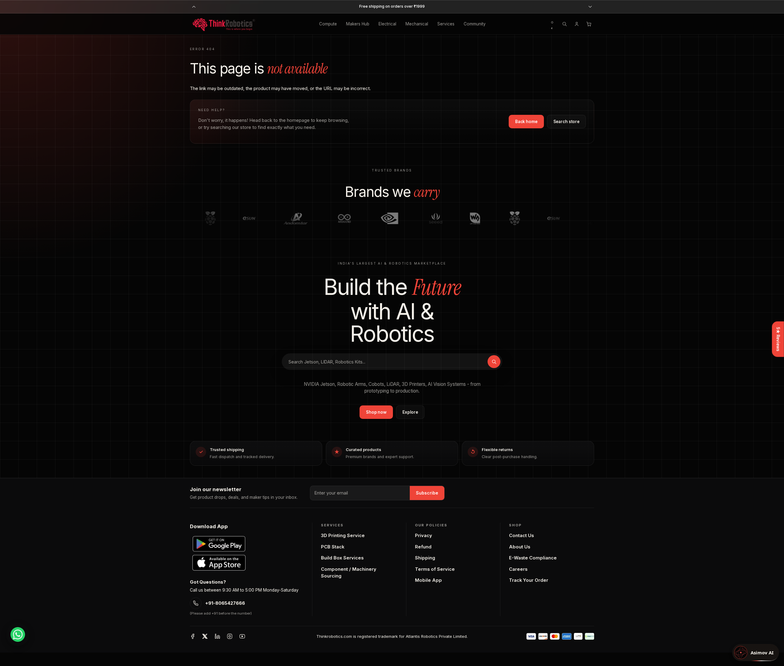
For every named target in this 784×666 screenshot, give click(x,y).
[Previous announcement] (194, 7)
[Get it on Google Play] (219, 544)
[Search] (564, 24)
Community (475, 23)
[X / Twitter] (205, 636)
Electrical (387, 23)
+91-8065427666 (225, 603)
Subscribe (427, 492)
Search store (566, 121)
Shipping (425, 558)
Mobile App (428, 580)
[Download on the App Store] (219, 563)
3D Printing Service (343, 535)
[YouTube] (242, 636)
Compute (328, 23)
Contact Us (521, 535)
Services (445, 23)
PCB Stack (332, 547)
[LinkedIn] (217, 636)
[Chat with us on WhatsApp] (17, 634)
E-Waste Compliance (533, 558)
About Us (519, 547)
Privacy (423, 535)
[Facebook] (192, 636)
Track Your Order (528, 580)
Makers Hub (357, 23)
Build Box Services (342, 558)
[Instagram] (229, 636)
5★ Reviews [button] (778, 339)
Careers (518, 569)
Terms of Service (435, 569)
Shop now (376, 412)
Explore (410, 412)
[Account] (576, 24)
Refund (423, 547)
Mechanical (416, 23)
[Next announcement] (590, 7)
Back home (526, 121)
